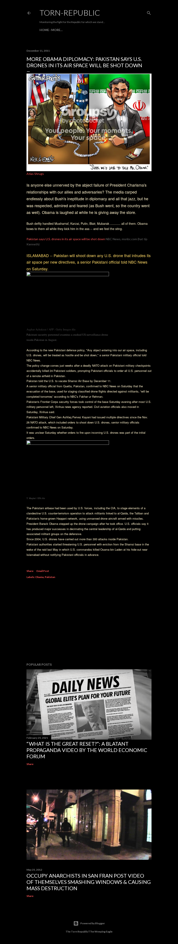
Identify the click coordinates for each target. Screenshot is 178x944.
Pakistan (50, 577)
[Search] (149, 12)
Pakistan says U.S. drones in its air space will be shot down (65, 239)
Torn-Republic (70, 12)
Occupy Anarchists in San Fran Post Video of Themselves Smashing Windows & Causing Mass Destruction (88, 881)
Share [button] (29, 571)
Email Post (42, 571)
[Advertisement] (89, 621)
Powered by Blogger (92, 923)
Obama (39, 577)
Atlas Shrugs (35, 174)
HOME (44, 30)
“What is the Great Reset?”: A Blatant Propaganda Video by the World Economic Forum (86, 749)
